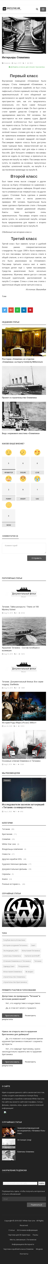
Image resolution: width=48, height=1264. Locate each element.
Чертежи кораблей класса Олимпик (18, 1249)
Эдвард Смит (9, 966)
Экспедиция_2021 (10, 950)
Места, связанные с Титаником (23, 1239)
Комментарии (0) (10, 536)
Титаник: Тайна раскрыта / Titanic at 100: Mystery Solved (20, 608)
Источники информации (27, 1230)
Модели (39, 1249)
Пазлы (35, 1235)
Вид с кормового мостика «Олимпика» (21, 433)
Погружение (23, 966)
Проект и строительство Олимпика (19, 397)
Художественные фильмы (14, 864)
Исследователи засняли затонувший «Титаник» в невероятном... (23, 806)
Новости (6, 854)
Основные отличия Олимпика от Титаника (21, 761)
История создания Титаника (15, 945)
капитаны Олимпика (12, 956)
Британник (7, 834)
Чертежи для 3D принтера (19, 1235)
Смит (33, 945)
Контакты (24, 1254)
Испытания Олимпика (12, 971)
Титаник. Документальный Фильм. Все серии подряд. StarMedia (22, 683)
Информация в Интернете (23, 1244)
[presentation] (36, 902)
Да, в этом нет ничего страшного (21, 1008)
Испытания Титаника (31, 950)
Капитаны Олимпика (25, 1152)
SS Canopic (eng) (24, 1140)
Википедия (41, 289)
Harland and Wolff (32, 956)
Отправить (37, 558)
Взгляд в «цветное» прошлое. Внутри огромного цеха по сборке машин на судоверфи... (22, 919)
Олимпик (6, 63)
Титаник (7, 780)
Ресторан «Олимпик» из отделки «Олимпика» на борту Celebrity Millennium (22, 360)
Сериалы (6, 874)
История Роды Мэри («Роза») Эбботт (19, 722)
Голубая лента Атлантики (14, 940)
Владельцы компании (12, 849)
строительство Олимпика (14, 977)
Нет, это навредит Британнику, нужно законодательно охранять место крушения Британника (21, 1052)
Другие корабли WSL (12, 859)
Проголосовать (12, 1015)
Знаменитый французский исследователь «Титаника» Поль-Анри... (31, 1130)
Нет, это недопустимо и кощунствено (23, 1003)
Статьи (12, 1230)
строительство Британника (15, 982)
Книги (5, 879)
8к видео (29, 971)
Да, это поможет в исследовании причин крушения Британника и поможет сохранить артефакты (22, 1041)
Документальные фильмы (14, 869)
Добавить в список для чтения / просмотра (27, 67)
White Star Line (9, 844)
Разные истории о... (11, 884)
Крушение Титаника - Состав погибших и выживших (20, 649)
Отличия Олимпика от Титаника (17, 961)
